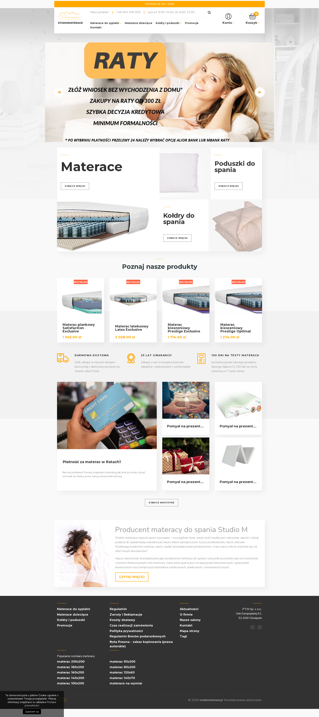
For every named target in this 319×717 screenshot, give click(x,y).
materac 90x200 (122, 661)
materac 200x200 (71, 661)
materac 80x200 (122, 667)
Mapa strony (189, 631)
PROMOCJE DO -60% (159, 4)
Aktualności (189, 609)
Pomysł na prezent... (185, 426)
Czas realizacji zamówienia (131, 625)
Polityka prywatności (126, 631)
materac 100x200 (70, 683)
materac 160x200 (70, 672)
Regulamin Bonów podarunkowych (138, 636)
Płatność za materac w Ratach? (92, 462)
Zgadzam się (32, 711)
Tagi (183, 636)
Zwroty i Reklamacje (126, 614)
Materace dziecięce (138, 23)
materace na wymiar (126, 683)
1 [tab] (154, 137)
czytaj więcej (132, 577)
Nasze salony (190, 620)
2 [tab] (159, 137)
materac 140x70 (122, 678)
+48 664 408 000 (128, 12)
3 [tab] (165, 137)
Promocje (191, 23)
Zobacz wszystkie (161, 502)
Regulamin (118, 609)
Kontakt (96, 27)
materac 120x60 (122, 672)
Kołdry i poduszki (168, 23)
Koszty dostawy (122, 620)
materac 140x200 (70, 678)
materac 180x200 (70, 667)
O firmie (186, 614)
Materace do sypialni (105, 23)
